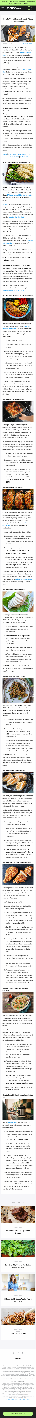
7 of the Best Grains (18, 1333)
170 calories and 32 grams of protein (20, 195)
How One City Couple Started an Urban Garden (18, 1266)
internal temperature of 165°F (13, 290)
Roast (5, 154)
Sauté (24, 154)
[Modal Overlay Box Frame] (18, 1412)
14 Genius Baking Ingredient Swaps (18, 1232)
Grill (14, 154)
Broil (9, 154)
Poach (19, 154)
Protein (5, 204)
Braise (16, 157)
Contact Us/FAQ (10, 1399)
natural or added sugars (23, 579)
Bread (11, 157)
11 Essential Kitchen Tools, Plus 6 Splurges (18, 1300)
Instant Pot (24, 157)
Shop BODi (30, 8)
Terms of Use (18, 1399)
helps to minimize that (16, 217)
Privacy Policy (26, 1399)
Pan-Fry (30, 154)
